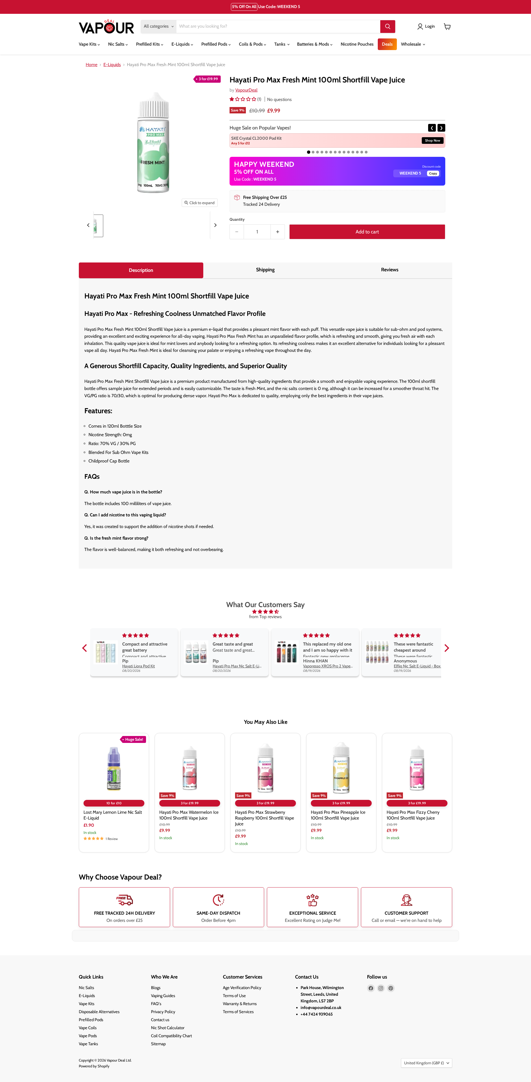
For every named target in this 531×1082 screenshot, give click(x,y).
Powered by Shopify (94, 1066)
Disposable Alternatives (99, 1011)
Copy (433, 173)
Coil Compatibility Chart (171, 1035)
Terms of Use (234, 995)
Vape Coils (88, 1027)
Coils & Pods (251, 44)
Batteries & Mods (313, 44)
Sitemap (158, 1043)
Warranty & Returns (240, 1003)
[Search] (387, 26)
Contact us (160, 1019)
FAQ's (156, 1003)
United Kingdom (424, 1062)
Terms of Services (238, 1011)
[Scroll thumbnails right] (214, 225)
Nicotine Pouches (357, 44)
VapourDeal (246, 90)
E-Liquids (181, 44)
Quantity (237, 219)
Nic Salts (117, 44)
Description (141, 270)
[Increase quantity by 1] (278, 232)
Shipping (265, 270)
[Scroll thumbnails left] (89, 225)
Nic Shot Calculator (167, 1027)
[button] (243, 99)
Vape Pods (88, 1035)
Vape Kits (88, 44)
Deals (387, 44)
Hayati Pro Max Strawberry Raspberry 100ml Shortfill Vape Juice (264, 818)
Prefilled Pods (214, 44)
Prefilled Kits (148, 44)
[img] (265, 611)
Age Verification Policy (242, 987)
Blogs (155, 987)
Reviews (390, 270)
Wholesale (411, 44)
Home (91, 64)
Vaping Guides (163, 995)
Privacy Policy (163, 1011)
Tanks (280, 44)
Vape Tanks (88, 1043)
